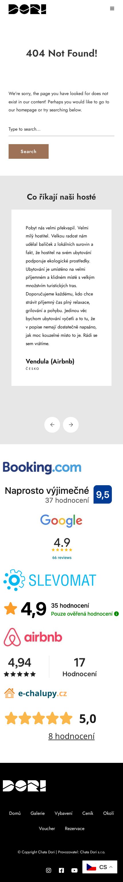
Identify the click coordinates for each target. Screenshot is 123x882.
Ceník (87, 813)
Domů (15, 813)
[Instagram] (48, 870)
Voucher (47, 828)
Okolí (108, 813)
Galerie (38, 813)
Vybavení (63, 813)
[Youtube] (74, 870)
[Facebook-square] (61, 870)
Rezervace (74, 828)
